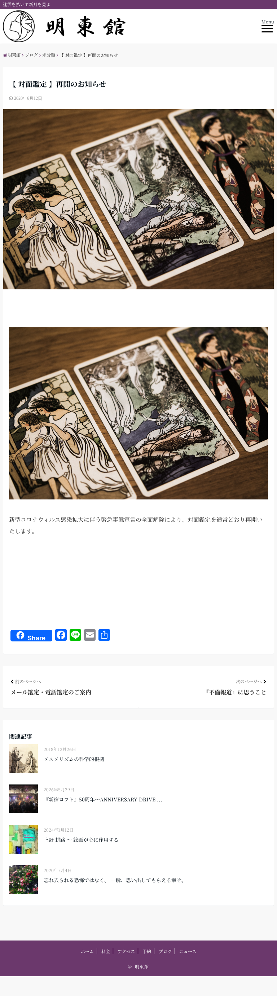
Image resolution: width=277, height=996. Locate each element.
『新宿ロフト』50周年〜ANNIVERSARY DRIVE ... (103, 799)
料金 (105, 951)
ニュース (187, 951)
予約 (146, 951)
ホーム (87, 951)
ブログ (165, 951)
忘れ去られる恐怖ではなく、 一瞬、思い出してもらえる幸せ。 (115, 880)
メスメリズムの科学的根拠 (74, 758)
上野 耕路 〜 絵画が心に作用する (81, 839)
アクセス (126, 951)
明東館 (142, 966)
